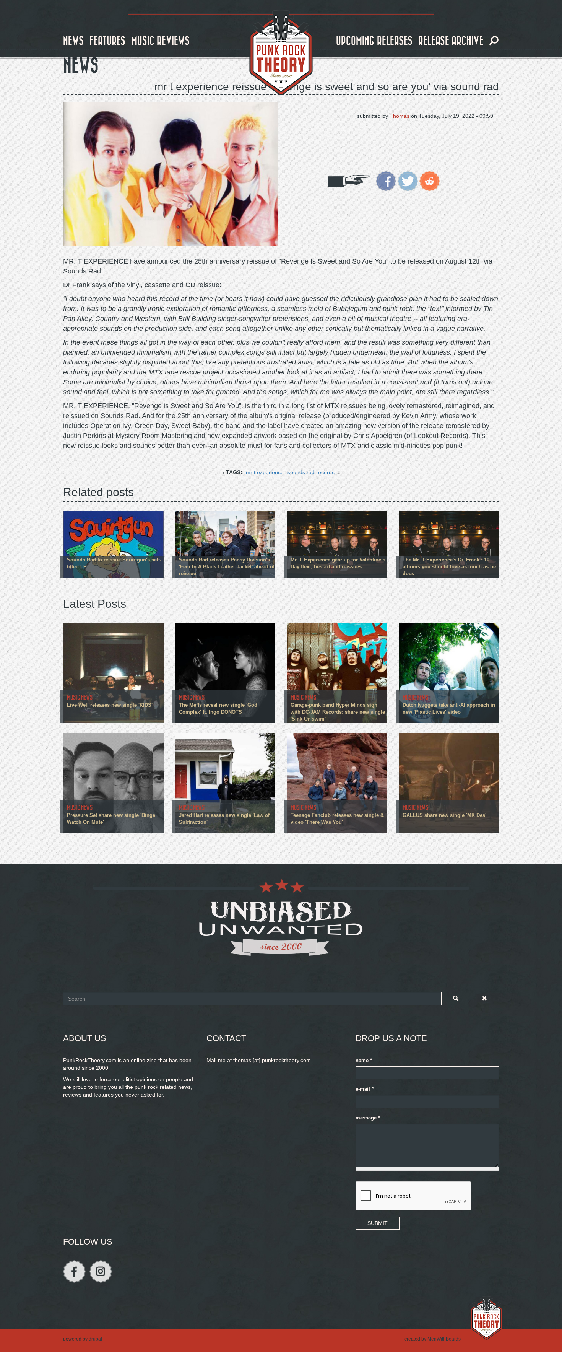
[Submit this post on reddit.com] (429, 180)
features (107, 41)
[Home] (281, 53)
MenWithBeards (444, 1339)
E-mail (365, 1089)
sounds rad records (311, 472)
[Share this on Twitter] (408, 180)
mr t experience (265, 472)
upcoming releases (374, 41)
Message (368, 1118)
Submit (377, 1223)
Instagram (100, 1271)
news (73, 41)
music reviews (160, 41)
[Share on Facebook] (386, 180)
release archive (451, 41)
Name (364, 1060)
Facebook (74, 1271)
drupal (95, 1339)
